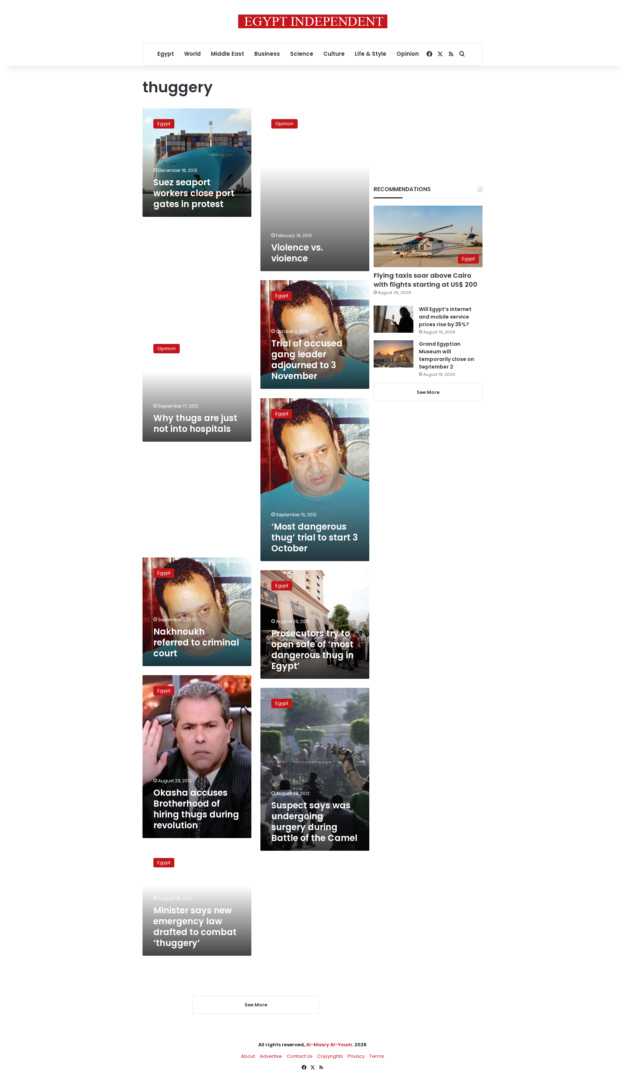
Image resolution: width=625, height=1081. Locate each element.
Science (301, 54)
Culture (334, 54)
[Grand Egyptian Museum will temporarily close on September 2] (393, 353)
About (248, 1056)
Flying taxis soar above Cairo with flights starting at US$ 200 (425, 280)
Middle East (227, 54)
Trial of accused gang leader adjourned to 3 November (307, 359)
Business (267, 54)
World (192, 54)
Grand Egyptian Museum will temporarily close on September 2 (446, 355)
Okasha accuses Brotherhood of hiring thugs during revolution (196, 809)
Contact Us (299, 1056)
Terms (376, 1056)
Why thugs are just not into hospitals (195, 423)
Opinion (407, 54)
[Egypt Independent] (312, 21)
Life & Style (370, 54)
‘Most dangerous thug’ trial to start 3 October (314, 537)
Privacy (356, 1056)
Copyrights (330, 1056)
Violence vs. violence (297, 252)
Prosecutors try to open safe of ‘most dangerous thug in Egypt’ (312, 649)
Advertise (271, 1056)
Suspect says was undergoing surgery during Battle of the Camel (314, 821)
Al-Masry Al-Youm (329, 1044)
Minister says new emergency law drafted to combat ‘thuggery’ (195, 926)
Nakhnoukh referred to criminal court (196, 642)
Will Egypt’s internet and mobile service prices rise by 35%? (445, 317)
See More (428, 392)
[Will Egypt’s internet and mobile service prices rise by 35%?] (393, 319)
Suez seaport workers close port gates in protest (193, 193)
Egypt (165, 54)
